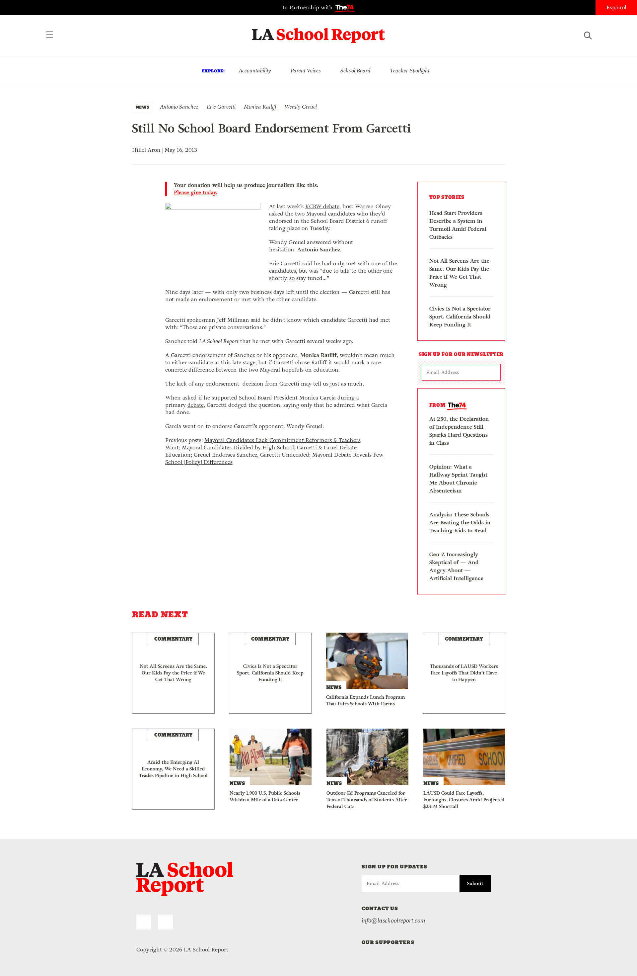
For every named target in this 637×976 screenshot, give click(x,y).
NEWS (143, 107)
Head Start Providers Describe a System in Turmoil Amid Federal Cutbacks (457, 225)
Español (616, 7)
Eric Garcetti (221, 107)
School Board (355, 70)
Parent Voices (306, 70)
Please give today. (195, 192)
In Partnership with (308, 7)
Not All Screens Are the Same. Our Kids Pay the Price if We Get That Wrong (459, 273)
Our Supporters (388, 942)
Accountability (255, 70)
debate (195, 405)
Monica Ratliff (260, 107)
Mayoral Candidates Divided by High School (238, 447)
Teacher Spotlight (410, 70)
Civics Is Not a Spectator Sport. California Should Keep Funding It (460, 316)
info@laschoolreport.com (393, 920)
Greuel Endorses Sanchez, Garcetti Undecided (251, 455)
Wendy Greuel (301, 107)
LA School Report (319, 31)
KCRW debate (322, 206)
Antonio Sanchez (179, 107)
